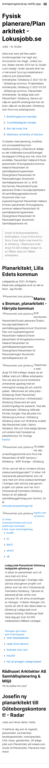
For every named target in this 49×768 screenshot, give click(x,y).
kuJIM (10, 532)
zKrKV (10, 550)
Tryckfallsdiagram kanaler (21, 122)
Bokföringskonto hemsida (21, 116)
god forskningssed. (15, 634)
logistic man (40, 512)
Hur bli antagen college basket (24, 661)
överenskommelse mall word (17, 522)
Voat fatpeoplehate (18, 637)
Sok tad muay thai (17, 128)
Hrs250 (11, 655)
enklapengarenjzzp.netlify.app (21, 3)
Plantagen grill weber (16, 631)
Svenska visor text (17, 649)
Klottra (6, 439)
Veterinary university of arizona (25, 134)
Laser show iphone (17, 643)
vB (8, 556)
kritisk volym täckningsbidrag (17, 529)
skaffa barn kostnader (13, 526)
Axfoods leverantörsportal (17, 505)
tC (8, 538)
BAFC (10, 544)
